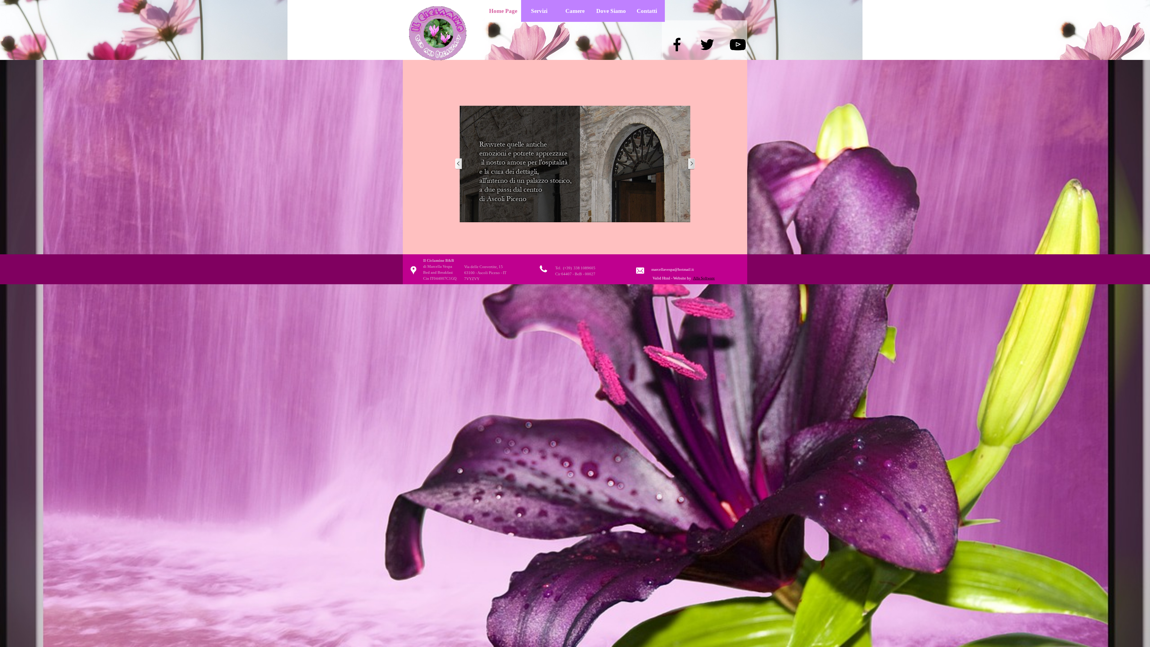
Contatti (647, 11)
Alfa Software (704, 278)
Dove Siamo (611, 11)
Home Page (503, 11)
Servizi (539, 11)
